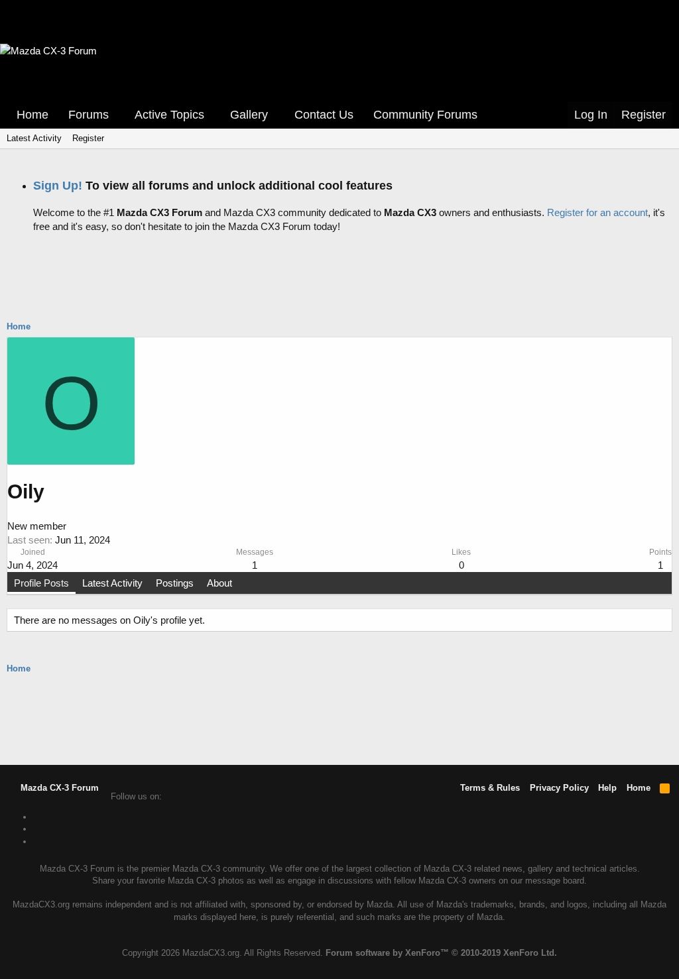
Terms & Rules (490, 788)
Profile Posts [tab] (41, 583)
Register (88, 138)
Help (607, 788)
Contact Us (323, 114)
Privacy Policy (559, 788)
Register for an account (597, 212)
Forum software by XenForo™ (441, 953)
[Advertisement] (339, 273)
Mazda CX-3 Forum (58, 788)
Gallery (249, 114)
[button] (118, 115)
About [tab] (219, 583)
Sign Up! (57, 185)
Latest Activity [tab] (112, 583)
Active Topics (169, 114)
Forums (88, 114)
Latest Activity (34, 138)
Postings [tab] (175, 583)
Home (32, 114)
